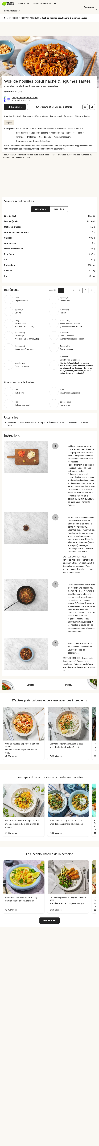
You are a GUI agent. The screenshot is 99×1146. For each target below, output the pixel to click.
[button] (61, 290)
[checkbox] (5, 92)
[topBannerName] (49, 29)
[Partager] (92, 107)
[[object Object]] (85, 107)
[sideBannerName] (49, 178)
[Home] (4, 18)
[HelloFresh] (8, 4)
